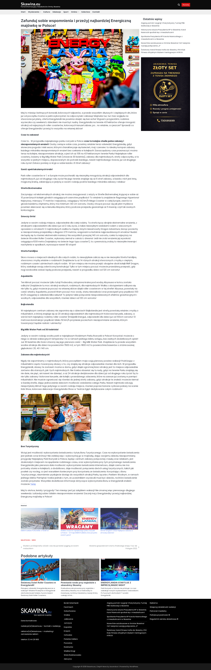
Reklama (154, 603)
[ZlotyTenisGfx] (165, 130)
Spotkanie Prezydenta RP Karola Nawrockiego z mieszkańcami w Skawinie (162, 37)
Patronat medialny (158, 611)
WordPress (134, 666)
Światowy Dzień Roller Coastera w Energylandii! (38, 583)
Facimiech (68, 607)
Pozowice (68, 643)
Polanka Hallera (71, 639)
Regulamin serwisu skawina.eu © (164, 619)
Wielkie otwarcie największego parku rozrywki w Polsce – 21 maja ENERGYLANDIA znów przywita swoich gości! (79, 532)
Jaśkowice (68, 619)
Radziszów (68, 647)
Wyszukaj (186, 4)
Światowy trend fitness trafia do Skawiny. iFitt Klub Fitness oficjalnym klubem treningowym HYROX (163, 51)
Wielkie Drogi (69, 651)
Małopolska (25, 540)
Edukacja (57, 12)
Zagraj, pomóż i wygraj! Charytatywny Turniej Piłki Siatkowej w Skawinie (127, 604)
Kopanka (68, 627)
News (34, 540)
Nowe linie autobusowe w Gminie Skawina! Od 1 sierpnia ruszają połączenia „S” (125, 624)
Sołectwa (85, 12)
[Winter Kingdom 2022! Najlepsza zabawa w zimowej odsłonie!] (119, 518)
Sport (65, 12)
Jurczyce (68, 623)
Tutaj (32, 484)
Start (23, 12)
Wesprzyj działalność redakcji (163, 607)
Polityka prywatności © (160, 615)
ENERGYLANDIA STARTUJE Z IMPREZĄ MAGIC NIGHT (116, 583)
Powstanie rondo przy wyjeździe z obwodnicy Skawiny (78, 583)
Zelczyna (68, 659)
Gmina (74, 12)
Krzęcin (67, 631)
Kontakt (96, 12)
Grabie (67, 615)
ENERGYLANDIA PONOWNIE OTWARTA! (35, 530)
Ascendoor (114, 666)
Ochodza (68, 635)
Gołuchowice (69, 611)
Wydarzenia (33, 12)
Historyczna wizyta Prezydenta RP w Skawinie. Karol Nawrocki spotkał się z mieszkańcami (163, 31)
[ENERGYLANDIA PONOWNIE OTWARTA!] (39, 518)
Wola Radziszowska (72, 655)
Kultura (46, 12)
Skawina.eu (30, 4)
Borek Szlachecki (71, 603)
